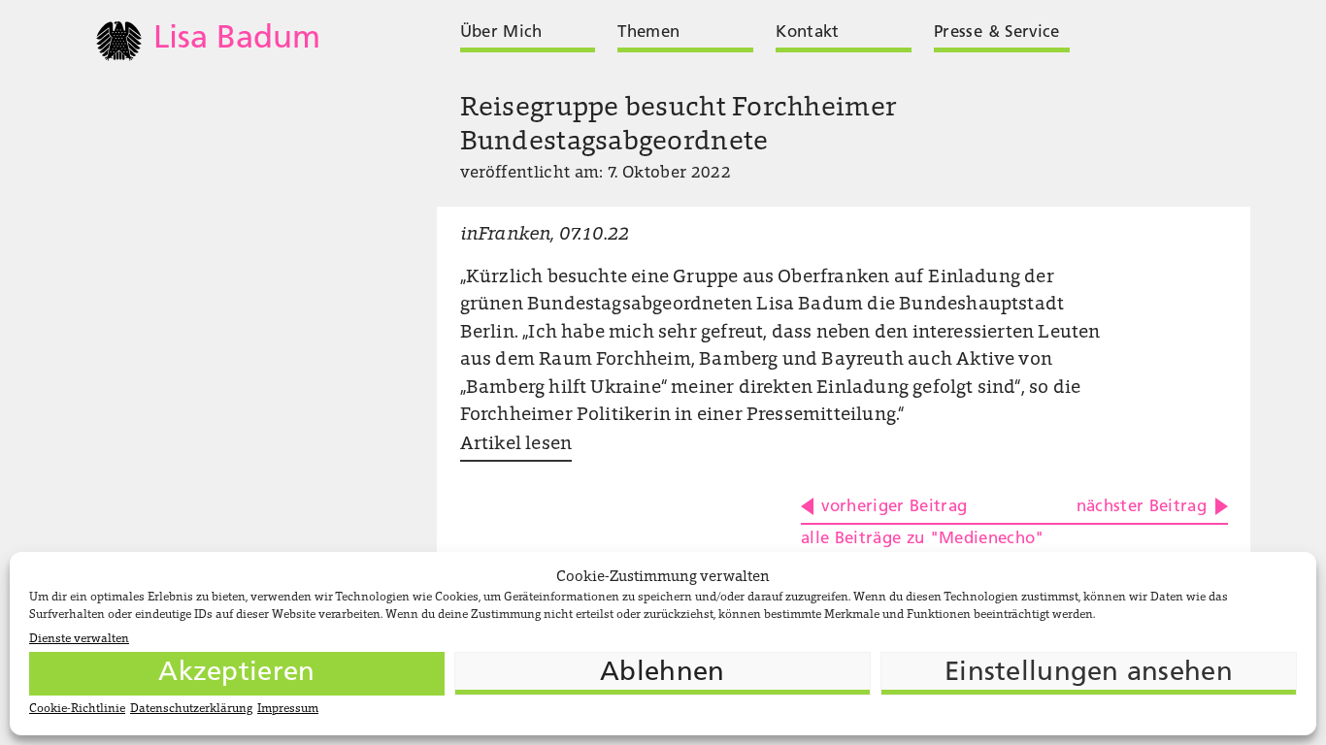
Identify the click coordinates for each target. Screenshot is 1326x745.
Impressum (287, 709)
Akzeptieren (236, 673)
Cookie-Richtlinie (77, 709)
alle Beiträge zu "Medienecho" (922, 539)
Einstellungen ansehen (1089, 673)
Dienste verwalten (79, 639)
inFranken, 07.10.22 (545, 235)
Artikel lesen (516, 445)
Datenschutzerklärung (191, 709)
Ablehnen (662, 673)
